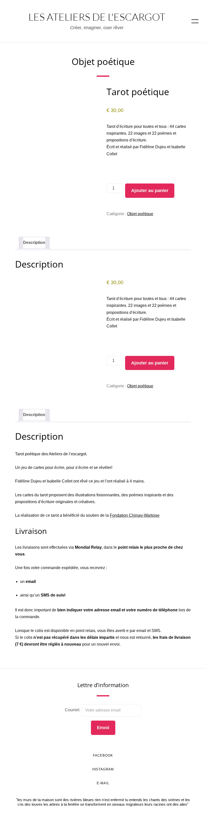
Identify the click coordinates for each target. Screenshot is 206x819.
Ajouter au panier (149, 190)
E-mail (103, 783)
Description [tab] (34, 242)
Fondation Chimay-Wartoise (135, 515)
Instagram (103, 769)
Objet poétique (103, 61)
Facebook (103, 755)
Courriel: (73, 710)
